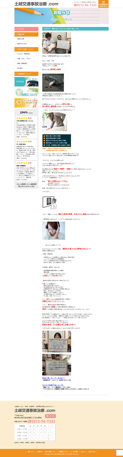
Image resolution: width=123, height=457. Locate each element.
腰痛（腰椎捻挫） (22, 63)
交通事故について (63, 451)
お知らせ (83, 451)
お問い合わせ (92, 451)
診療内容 (39, 451)
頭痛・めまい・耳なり (24, 58)
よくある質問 (74, 451)
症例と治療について (50, 451)
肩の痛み (20, 68)
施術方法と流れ (22, 43)
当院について (30, 451)
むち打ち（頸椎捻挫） (24, 54)
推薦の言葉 (20, 39)
